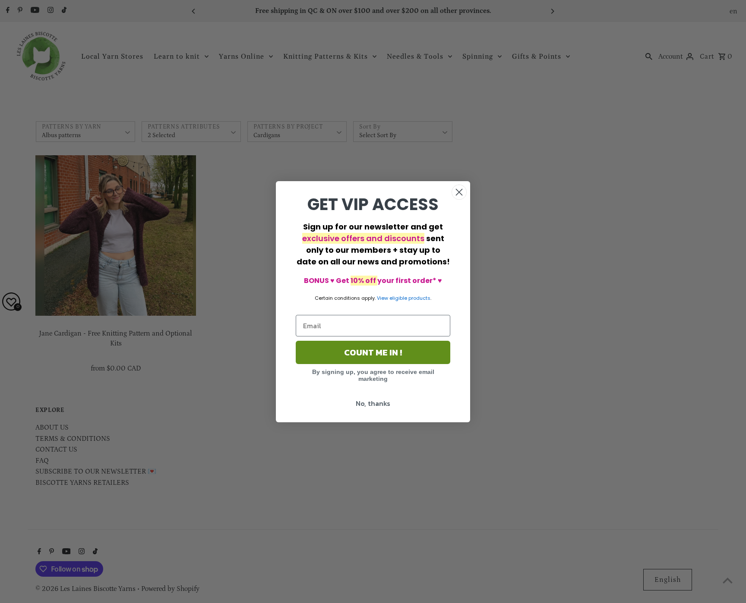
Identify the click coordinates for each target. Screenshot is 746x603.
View (382, 298)
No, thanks (373, 403)
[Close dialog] (459, 192)
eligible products (409, 298)
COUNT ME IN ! (373, 352)
